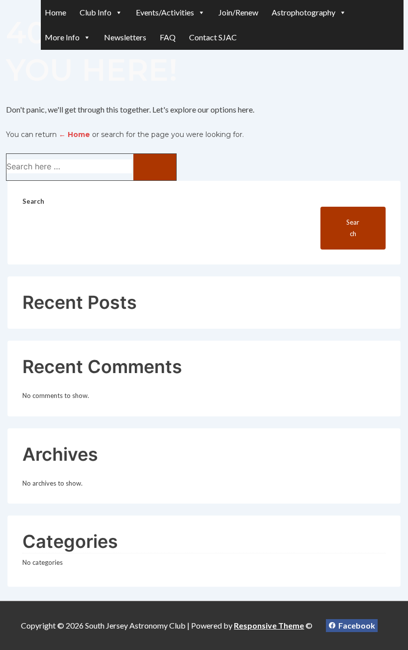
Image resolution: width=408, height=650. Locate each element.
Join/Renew (238, 12)
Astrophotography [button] (303, 12)
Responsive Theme (269, 625)
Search (33, 201)
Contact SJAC (213, 37)
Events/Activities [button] (165, 12)
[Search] (154, 167)
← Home (74, 134)
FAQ (168, 37)
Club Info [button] (95, 12)
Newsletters (125, 37)
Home (55, 12)
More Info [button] (62, 37)
